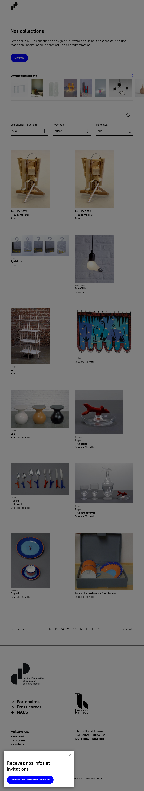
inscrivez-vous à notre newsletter (30, 779)
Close (69, 755)
